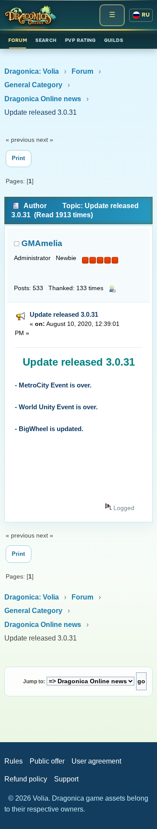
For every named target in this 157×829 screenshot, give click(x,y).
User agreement (96, 761)
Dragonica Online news (42, 99)
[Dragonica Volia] (30, 15)
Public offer (47, 761)
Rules (13, 761)
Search (46, 40)
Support (66, 779)
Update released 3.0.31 (64, 314)
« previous (20, 139)
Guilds (113, 40)
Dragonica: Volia (31, 71)
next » (44, 139)
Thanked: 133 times (75, 288)
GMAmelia (41, 243)
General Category (33, 85)
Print (18, 158)
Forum (17, 40)
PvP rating (80, 40)
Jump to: (34, 681)
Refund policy (25, 779)
